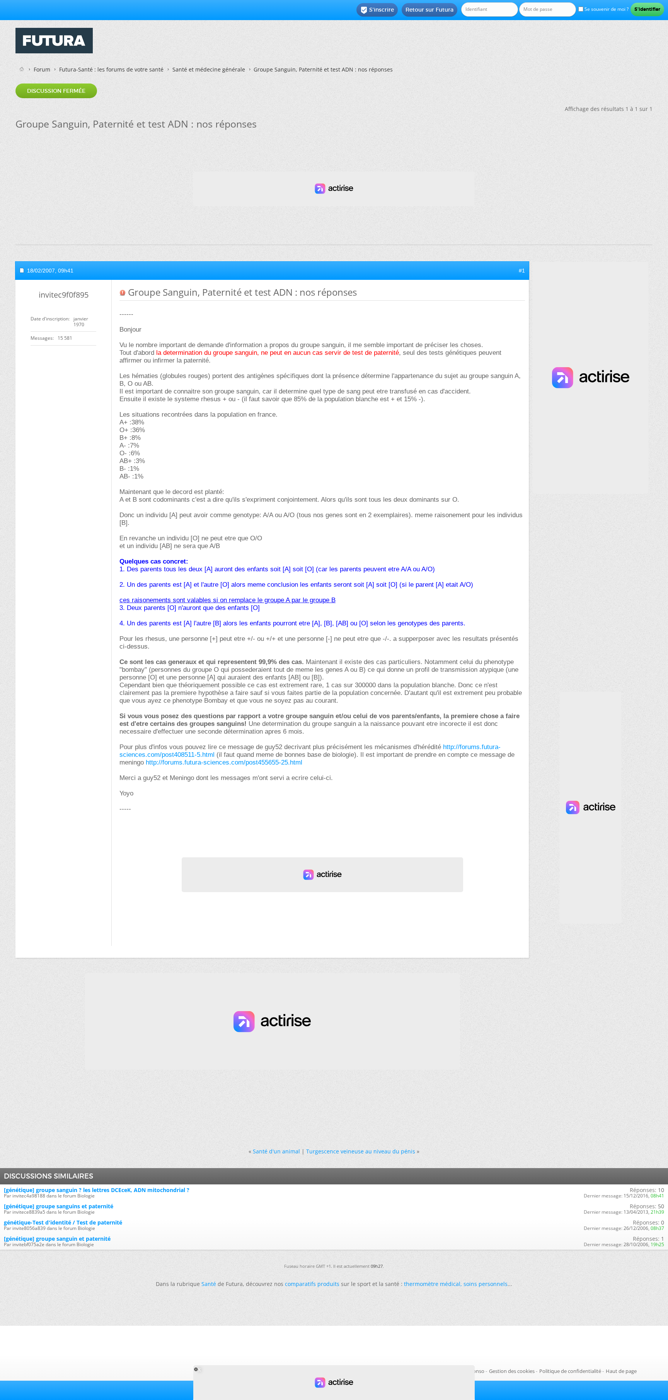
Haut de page (621, 1371)
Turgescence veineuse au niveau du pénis (360, 1151)
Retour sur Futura (429, 9)
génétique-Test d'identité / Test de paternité (63, 1222)
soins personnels (486, 1284)
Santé (208, 1284)
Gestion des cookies (512, 1371)
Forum (42, 69)
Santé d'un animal (276, 1151)
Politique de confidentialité (570, 1371)
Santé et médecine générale (208, 69)
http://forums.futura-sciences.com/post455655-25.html (224, 762)
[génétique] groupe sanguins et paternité (58, 1206)
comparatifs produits (312, 1284)
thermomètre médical (432, 1284)
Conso (477, 1371)
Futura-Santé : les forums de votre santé (111, 69)
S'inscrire (377, 10)
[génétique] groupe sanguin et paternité (57, 1238)
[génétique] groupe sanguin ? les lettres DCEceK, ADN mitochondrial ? (96, 1190)
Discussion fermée (56, 90)
